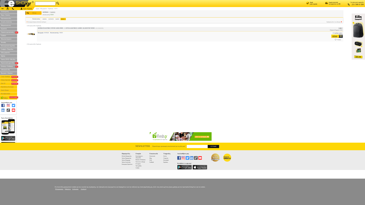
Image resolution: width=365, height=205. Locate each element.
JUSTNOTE (51, 19)
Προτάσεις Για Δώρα (7, 87)
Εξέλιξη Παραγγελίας (126, 156)
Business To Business (141, 159)
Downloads (166, 160)
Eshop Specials (9, 80)
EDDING (45, 19)
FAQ (151, 160)
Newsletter (142, 146)
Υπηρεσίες (165, 158)
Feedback (152, 162)
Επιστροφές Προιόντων (127, 164)
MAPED (57, 19)
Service (165, 156)
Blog (151, 158)
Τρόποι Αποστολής (126, 162)
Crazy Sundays (9, 76)
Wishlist (339, 39)
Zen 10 (9, 83)
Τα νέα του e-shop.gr (140, 161)
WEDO (63, 19)
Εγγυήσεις (165, 162)
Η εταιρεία (138, 163)
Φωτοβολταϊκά (5, 93)
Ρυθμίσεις (68, 189)
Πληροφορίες (59, 189)
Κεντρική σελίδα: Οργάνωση (34, 25)
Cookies (137, 168)
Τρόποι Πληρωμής (126, 160)
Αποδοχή (83, 189)
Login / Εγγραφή (27, 8)
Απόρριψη (75, 189)
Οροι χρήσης (138, 165)
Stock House (5, 90)
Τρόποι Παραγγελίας (126, 158)
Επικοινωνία (152, 156)
